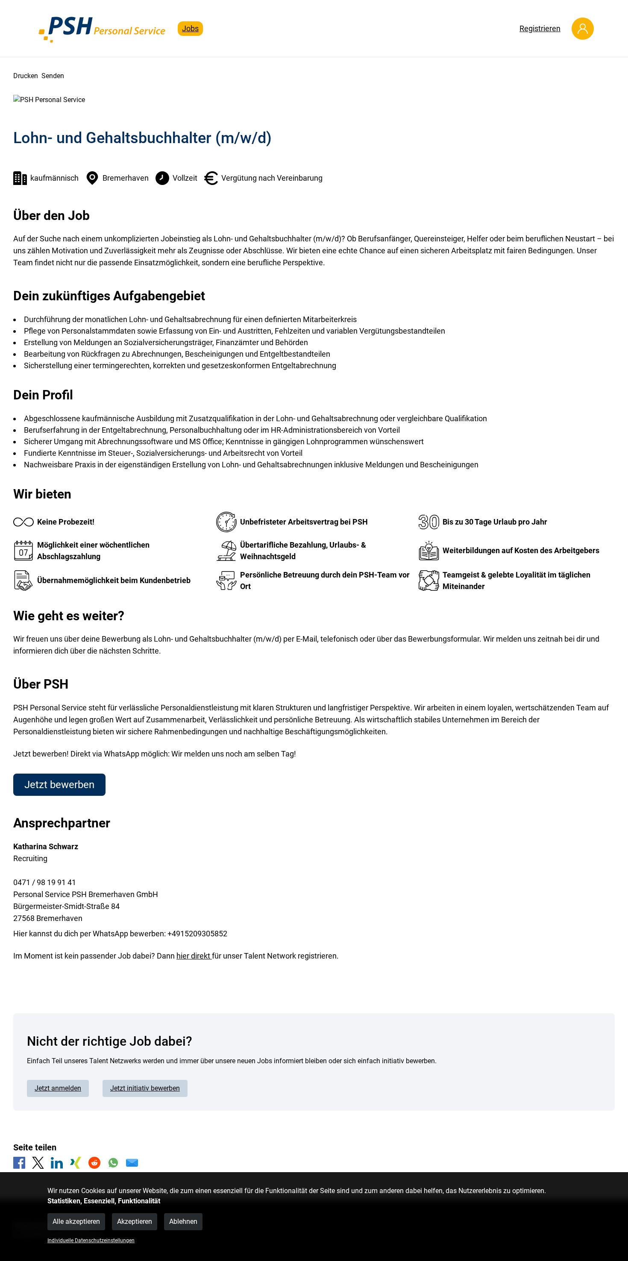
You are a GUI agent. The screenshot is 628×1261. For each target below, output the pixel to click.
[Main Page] (102, 28)
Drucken (25, 76)
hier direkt (194, 955)
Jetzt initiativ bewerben (145, 1088)
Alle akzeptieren (76, 1221)
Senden (52, 76)
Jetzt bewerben (59, 785)
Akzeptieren (134, 1221)
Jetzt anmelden (58, 1088)
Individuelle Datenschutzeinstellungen (91, 1240)
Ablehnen (183, 1221)
